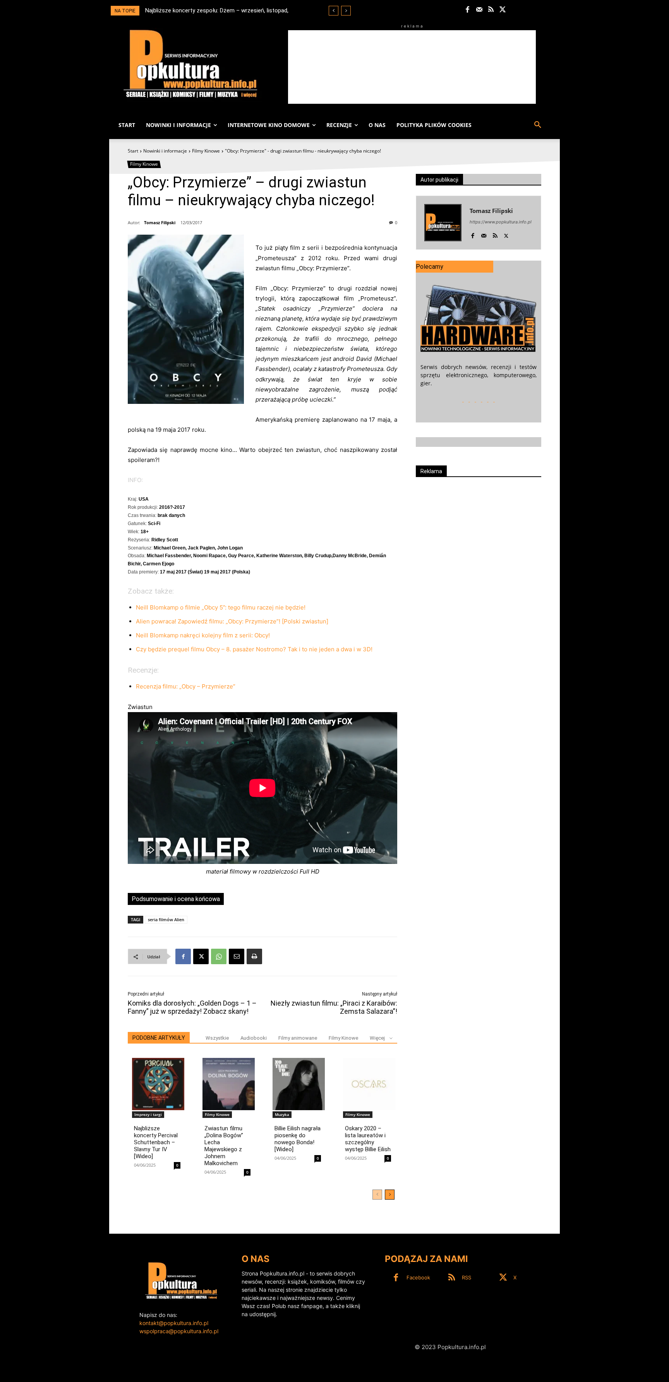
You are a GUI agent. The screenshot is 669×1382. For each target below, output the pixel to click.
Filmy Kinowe (206, 151)
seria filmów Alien (166, 919)
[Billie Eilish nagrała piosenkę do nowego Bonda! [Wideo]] (299, 1084)
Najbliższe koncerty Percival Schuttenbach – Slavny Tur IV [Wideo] (156, 1142)
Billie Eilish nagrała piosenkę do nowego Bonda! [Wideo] (297, 1139)
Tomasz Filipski (159, 222)
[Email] (236, 956)
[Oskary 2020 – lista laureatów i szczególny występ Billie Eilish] (369, 1084)
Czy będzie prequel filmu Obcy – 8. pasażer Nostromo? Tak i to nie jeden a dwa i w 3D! (254, 649)
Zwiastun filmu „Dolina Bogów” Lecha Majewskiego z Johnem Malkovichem (223, 1146)
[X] (503, 10)
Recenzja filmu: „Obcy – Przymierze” (185, 686)
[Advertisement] (412, 67)
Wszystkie (217, 1038)
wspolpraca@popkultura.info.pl (178, 1331)
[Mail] (479, 10)
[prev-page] (377, 1195)
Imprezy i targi (148, 1114)
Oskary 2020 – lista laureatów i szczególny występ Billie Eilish (368, 1139)
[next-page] (390, 1195)
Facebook (418, 1277)
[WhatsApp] (218, 956)
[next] (346, 10)
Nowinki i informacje (165, 151)
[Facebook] (467, 10)
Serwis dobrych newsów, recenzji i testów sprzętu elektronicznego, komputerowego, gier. (478, 375)
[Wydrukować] (254, 956)
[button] (537, 125)
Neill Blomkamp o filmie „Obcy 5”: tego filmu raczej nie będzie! (220, 607)
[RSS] (491, 10)
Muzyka (282, 1114)
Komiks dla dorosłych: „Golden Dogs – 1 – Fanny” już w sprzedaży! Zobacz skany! (192, 1007)
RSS (466, 1277)
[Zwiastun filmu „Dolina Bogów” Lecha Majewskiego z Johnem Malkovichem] (228, 1084)
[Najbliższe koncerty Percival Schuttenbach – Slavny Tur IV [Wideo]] (158, 1084)
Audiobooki (253, 1038)
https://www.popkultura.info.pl (501, 222)
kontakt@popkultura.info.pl (173, 1323)
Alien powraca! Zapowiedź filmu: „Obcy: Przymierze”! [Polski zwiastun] (232, 621)
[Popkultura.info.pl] (190, 63)
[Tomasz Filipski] (442, 222)
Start (133, 151)
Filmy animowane (297, 1038)
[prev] (333, 10)
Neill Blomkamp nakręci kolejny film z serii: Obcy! (203, 635)
